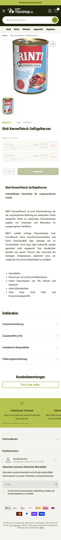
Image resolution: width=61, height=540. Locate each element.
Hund (8, 29)
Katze (16, 29)
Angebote (50, 29)
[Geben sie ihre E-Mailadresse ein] (55, 484)
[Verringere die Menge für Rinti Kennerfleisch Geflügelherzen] (5, 171)
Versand (16, 525)
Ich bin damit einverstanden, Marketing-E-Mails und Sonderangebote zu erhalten (31, 492)
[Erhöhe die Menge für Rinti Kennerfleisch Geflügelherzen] (13, 171)
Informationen (10, 439)
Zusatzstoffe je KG (12, 335)
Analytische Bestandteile (15, 347)
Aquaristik (38, 29)
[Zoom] (53, 44)
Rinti (6, 122)
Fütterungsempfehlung (14, 359)
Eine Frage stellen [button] (30, 384)
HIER (42, 528)
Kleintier (26, 29)
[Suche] (55, 20)
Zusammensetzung (12, 324)
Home (4, 35)
